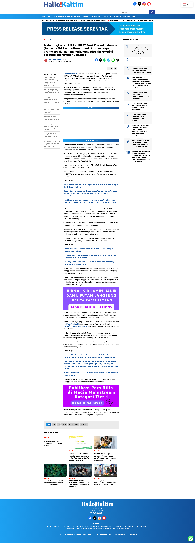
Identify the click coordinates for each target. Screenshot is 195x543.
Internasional (116, 17)
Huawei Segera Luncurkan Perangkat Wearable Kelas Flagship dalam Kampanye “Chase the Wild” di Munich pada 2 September (90, 193)
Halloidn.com (97, 529)
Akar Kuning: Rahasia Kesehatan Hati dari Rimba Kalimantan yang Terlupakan (140, 95)
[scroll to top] (187, 540)
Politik (70, 17)
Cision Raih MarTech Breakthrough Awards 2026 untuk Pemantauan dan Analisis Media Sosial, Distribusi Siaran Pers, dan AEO (141, 82)
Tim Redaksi (68, 534)
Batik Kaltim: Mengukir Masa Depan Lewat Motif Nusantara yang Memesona (141, 106)
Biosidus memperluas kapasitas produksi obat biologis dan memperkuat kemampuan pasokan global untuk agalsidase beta (89, 202)
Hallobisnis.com (106, 526)
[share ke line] (113, 61)
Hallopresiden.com (82, 526)
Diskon (64, 424)
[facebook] (135, 5)
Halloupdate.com (68, 526)
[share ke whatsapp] (105, 61)
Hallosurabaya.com (122, 529)
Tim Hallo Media (54, 59)
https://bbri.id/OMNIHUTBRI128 (75, 326)
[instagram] (144, 5)
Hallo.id (49, 526)
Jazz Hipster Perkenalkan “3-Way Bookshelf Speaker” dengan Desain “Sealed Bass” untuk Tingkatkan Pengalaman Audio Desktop (141, 157)
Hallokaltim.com (130, 526)
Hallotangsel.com (142, 526)
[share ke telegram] (109, 61)
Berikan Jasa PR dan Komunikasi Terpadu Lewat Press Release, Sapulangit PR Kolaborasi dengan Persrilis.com (135, 20)
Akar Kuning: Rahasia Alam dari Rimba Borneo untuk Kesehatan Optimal (141, 70)
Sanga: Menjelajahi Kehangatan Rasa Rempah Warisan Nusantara (139, 117)
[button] (108, 68)
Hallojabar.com (118, 526)
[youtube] (149, 5)
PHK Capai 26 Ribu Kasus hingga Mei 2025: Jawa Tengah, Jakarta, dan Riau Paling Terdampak (60, 20)
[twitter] (140, 5)
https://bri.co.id (72, 324)
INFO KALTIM (52, 17)
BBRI (54, 424)
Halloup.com (57, 526)
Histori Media (120, 534)
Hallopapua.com (109, 529)
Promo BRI (84, 424)
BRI (59, 424)
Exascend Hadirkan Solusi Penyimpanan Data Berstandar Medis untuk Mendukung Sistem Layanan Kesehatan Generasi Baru (91, 356)
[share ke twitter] (101, 61)
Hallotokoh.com (95, 526)
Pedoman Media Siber (104, 534)
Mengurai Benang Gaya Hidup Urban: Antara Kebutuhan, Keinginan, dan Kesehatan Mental (140, 143)
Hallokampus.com (86, 529)
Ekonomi (77, 17)
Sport (106, 17)
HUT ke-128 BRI (73, 424)
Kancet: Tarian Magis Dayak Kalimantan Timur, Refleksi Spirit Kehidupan (141, 61)
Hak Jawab (133, 534)
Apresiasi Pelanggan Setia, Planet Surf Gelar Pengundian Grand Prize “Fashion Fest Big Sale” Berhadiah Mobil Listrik (140, 50)
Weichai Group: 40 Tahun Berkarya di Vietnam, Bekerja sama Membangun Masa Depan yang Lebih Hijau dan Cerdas (141, 130)
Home (44, 17)
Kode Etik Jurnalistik (84, 534)
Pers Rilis (126, 17)
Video (134, 17)
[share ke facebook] (97, 61)
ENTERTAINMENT (96, 17)
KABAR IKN (62, 17)
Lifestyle (85, 17)
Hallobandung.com (72, 529)
